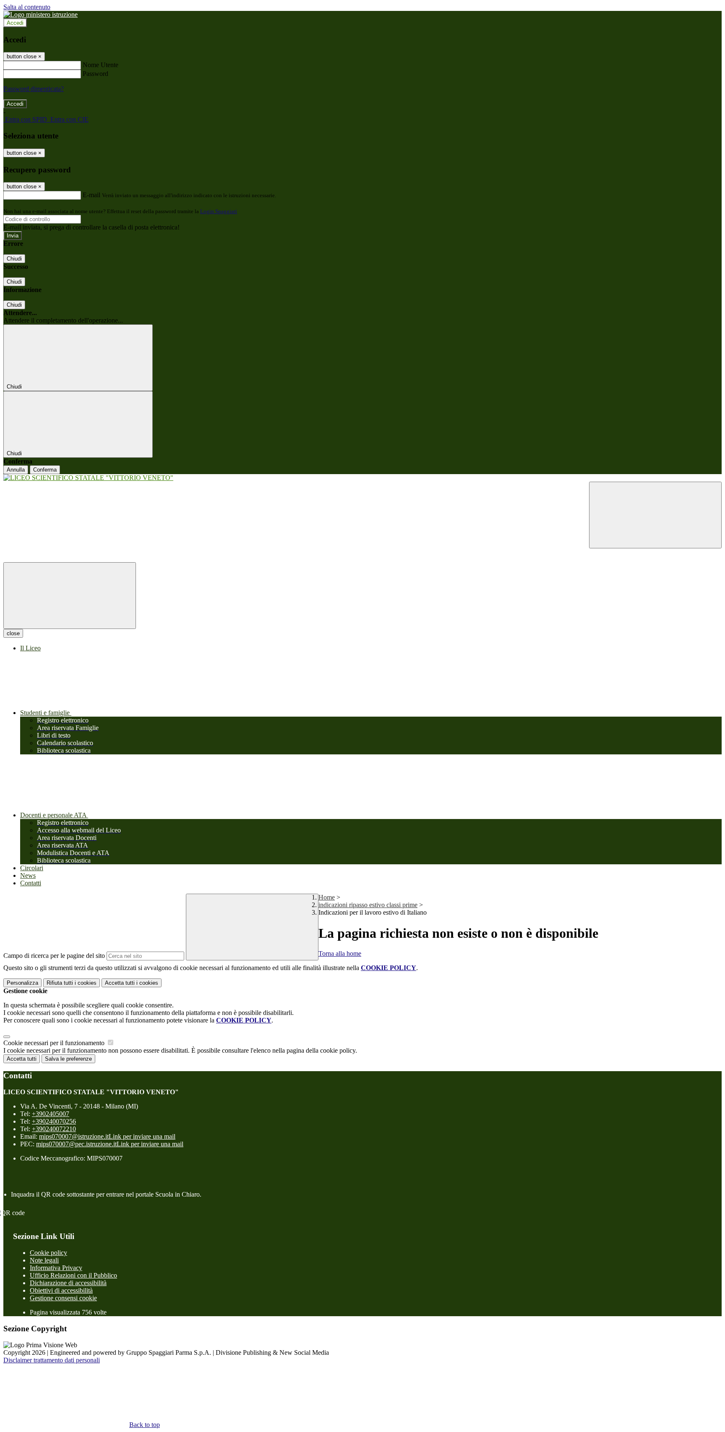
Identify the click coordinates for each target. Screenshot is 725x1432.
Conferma (45, 470)
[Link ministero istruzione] (40, 14)
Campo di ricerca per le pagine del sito (54, 955)
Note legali (44, 1260)
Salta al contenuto (26, 6)
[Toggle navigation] (69, 595)
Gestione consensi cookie (63, 1298)
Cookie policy (48, 1252)
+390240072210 (54, 1128)
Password (95, 73)
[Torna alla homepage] (362, 478)
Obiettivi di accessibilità (61, 1290)
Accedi (15, 23)
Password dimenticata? (33, 88)
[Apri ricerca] (655, 515)
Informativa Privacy (56, 1267)
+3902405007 (50, 1113)
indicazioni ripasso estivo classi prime (367, 904)
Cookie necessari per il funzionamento (54, 1042)
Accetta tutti (131, 983)
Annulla (16, 470)
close (13, 633)
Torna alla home (339, 953)
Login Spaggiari (218, 211)
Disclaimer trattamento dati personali (51, 1360)
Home (326, 897)
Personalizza (22, 983)
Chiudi (14, 259)
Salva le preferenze (68, 1059)
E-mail (91, 194)
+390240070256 (54, 1121)
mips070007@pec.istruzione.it (109, 1144)
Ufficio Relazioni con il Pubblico (73, 1275)
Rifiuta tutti (71, 983)
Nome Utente (100, 64)
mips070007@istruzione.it (107, 1136)
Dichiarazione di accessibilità (68, 1282)
